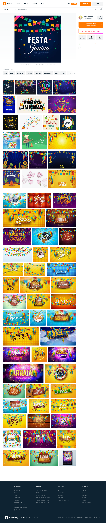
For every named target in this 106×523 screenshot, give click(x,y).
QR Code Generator (19, 510)
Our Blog (60, 497)
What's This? (94, 44)
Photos (18, 4)
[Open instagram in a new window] (24, 517)
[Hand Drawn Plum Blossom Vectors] (34, 179)
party (11, 73)
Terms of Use (80, 517)
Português (84, 495)
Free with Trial (90, 24)
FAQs (59, 490)
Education (16, 500)
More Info (82, 48)
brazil (56, 73)
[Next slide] (73, 73)
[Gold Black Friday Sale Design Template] (10, 122)
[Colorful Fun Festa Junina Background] (62, 179)
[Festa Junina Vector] (68, 122)
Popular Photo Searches (42, 500)
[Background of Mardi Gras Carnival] (62, 104)
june (5, 73)
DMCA (37, 493)
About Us (60, 495)
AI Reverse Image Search (21, 505)
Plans (68, 3)
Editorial (34, 4)
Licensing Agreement (42, 490)
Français (84, 500)
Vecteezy (16, 493)
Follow (100, 18)
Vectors (9, 4)
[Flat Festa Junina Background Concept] (11, 179)
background (47, 73)
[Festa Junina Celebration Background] (62, 140)
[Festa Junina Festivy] (62, 160)
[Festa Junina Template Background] (25, 87)
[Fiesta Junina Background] (38, 160)
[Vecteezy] (4, 3)
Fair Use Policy (96, 517)
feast (63, 73)
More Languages (86, 502)
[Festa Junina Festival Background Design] (64, 87)
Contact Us (61, 493)
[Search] (96, 9)
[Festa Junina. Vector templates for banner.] (32, 104)
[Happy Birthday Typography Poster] (51, 122)
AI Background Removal (20, 507)
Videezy (16, 495)
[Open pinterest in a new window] (29, 517)
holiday (29, 73)
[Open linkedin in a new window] (26, 517)
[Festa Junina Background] (34, 140)
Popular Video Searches (42, 502)
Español (84, 493)
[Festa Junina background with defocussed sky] (11, 140)
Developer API (18, 502)
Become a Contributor (64, 500)
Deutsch (84, 497)
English (84, 490)
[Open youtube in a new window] (37, 517)
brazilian (38, 73)
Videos (26, 4)
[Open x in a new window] (35, 517)
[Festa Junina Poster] (8, 87)
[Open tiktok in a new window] (32, 517)
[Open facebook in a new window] (21, 517)
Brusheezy (17, 490)
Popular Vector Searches (43, 497)
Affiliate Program (40, 495)
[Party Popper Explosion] (31, 122)
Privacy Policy (88, 517)
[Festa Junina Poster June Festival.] (15, 160)
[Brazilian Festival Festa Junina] (44, 87)
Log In (97, 3)
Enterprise (17, 497)
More (42, 4)
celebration (20, 73)
